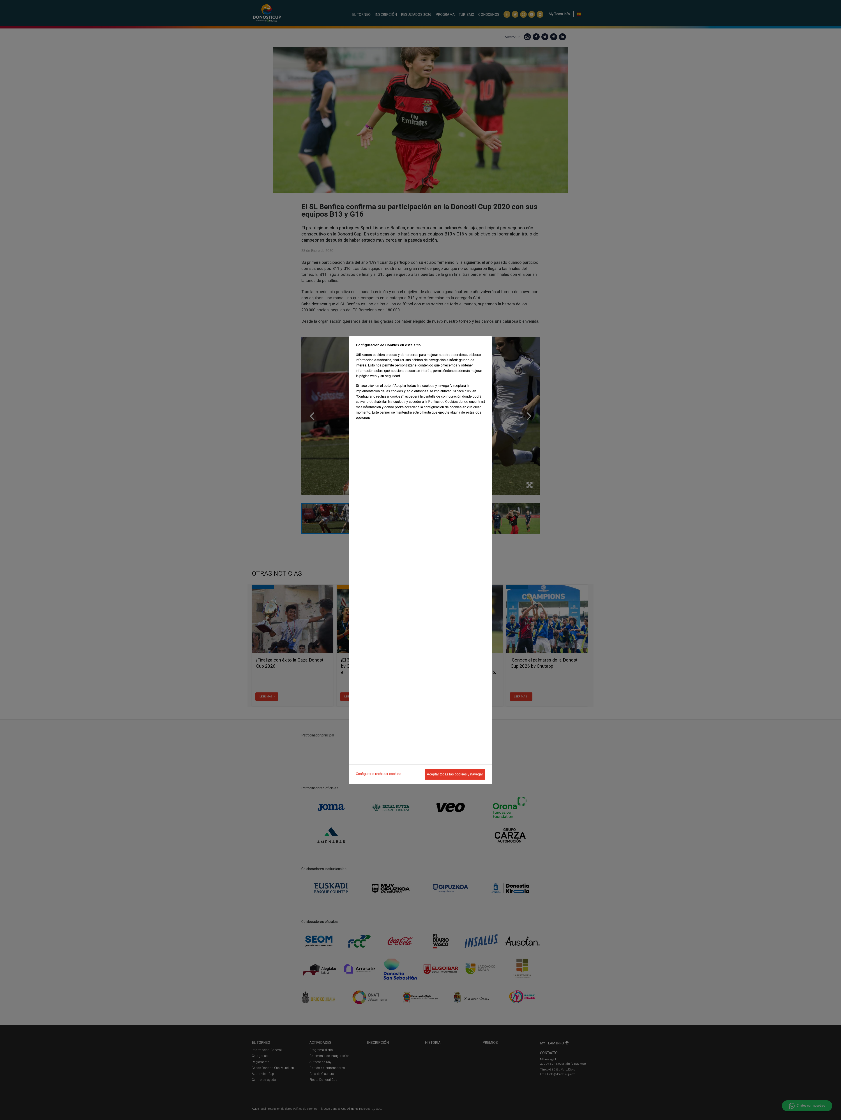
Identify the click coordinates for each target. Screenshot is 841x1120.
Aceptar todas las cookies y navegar (455, 774)
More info (362, 426)
